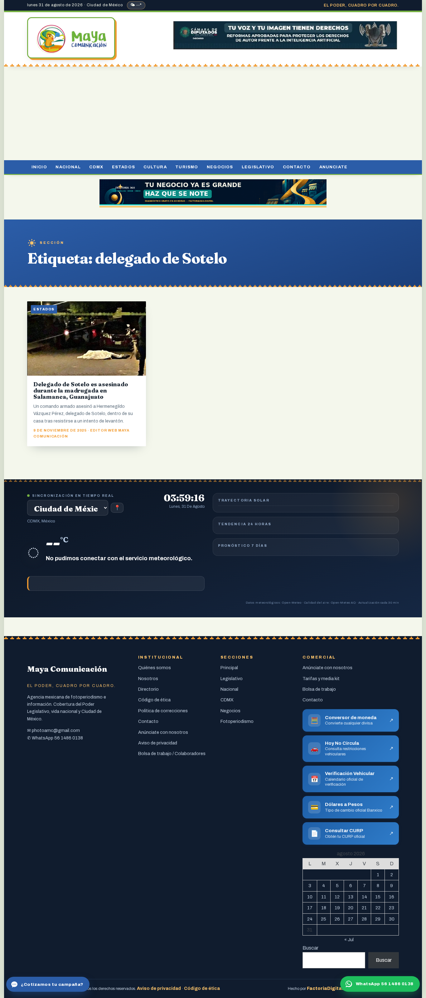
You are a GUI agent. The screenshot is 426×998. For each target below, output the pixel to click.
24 (309, 918)
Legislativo (258, 167)
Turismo (186, 167)
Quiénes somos (154, 667)
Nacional (68, 167)
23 (391, 907)
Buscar (310, 948)
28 (364, 918)
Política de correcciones (163, 710)
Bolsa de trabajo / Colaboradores (172, 753)
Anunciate (333, 167)
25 (323, 918)
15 (377, 896)
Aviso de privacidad (157, 742)
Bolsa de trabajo (319, 689)
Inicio (39, 167)
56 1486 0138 (68, 737)
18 (323, 907)
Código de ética (154, 699)
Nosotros (148, 678)
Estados (123, 167)
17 (309, 907)
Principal (229, 667)
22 (377, 907)
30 (392, 918)
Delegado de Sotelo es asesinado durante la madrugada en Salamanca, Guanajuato (80, 390)
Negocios (220, 167)
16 (391, 896)
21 (364, 907)
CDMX (96, 167)
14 (364, 896)
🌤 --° (136, 5)
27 (350, 918)
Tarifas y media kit (321, 678)
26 (337, 918)
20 (350, 907)
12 (337, 896)
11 (323, 896)
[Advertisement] (213, 113)
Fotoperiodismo (237, 721)
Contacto (297, 167)
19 (337, 907)
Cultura (155, 167)
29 (377, 918)
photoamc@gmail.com (56, 730)
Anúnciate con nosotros (163, 732)
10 (309, 896)
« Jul (349, 939)
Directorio (148, 689)
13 (350, 896)
